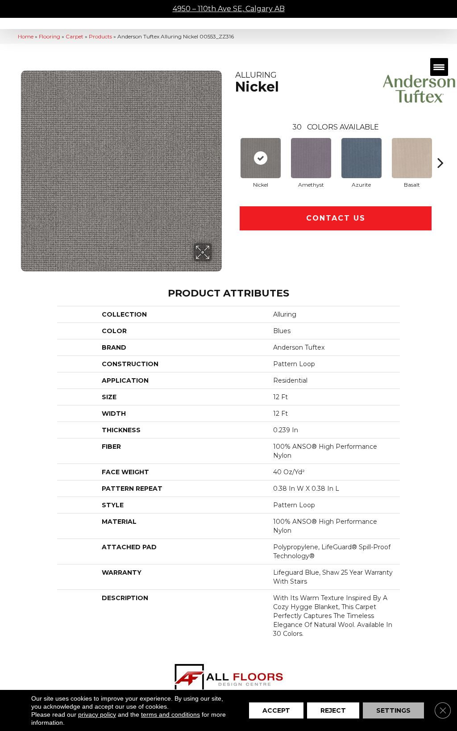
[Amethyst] (311, 158)
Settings (393, 710)
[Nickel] (260, 158)
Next (440, 149)
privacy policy (97, 714)
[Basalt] (412, 158)
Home (25, 36)
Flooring (49, 36)
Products (100, 36)
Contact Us (336, 218)
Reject (333, 710)
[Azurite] (361, 158)
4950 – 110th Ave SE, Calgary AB (229, 8)
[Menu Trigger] (439, 67)
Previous (230, 149)
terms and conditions (170, 714)
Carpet (74, 36)
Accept (276, 710)
